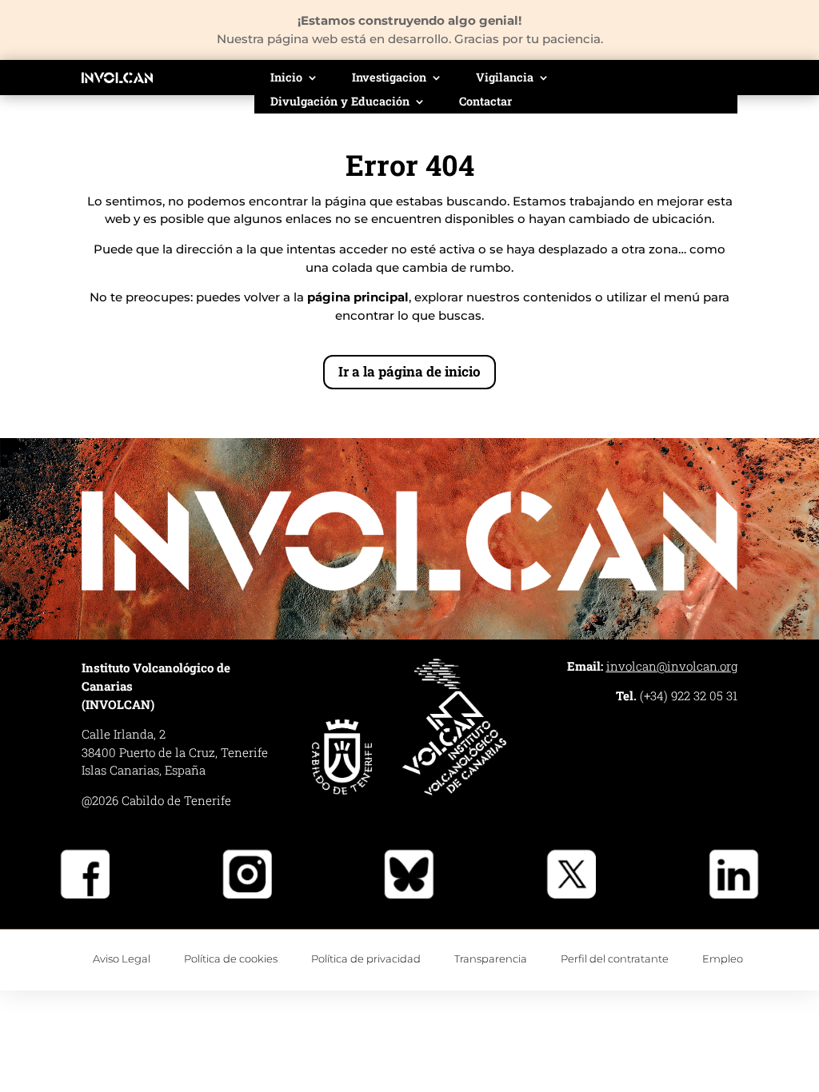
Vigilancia (504, 78)
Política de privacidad (366, 958)
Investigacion (389, 78)
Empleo (722, 958)
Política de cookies (231, 958)
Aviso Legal (121, 958)
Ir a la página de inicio (409, 371)
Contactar (485, 102)
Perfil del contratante (615, 958)
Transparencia (490, 958)
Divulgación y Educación (340, 102)
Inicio (286, 78)
